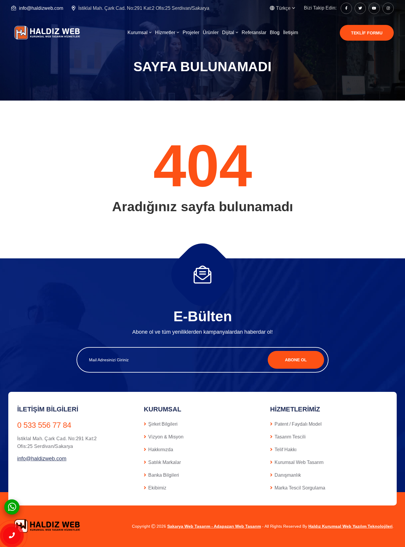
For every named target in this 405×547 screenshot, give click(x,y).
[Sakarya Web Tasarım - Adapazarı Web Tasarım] (48, 32)
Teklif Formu (366, 33)
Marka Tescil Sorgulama (300, 487)
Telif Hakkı (285, 449)
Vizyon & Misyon (166, 436)
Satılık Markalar (164, 462)
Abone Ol (296, 359)
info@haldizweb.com (41, 8)
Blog (275, 32)
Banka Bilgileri (163, 475)
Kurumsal (137, 32)
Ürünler (211, 32)
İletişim (290, 32)
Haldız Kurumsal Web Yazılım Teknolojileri (350, 526)
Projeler (191, 32)
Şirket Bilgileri (163, 424)
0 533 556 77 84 (44, 425)
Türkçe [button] (283, 8)
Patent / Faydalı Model (298, 424)
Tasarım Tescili (290, 436)
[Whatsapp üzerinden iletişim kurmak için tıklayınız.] (11, 506)
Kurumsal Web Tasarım (299, 462)
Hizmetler (165, 32)
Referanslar (254, 32)
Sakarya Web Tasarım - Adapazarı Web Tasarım (214, 526)
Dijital (228, 32)
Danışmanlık (288, 475)
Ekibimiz (157, 487)
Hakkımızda (160, 449)
